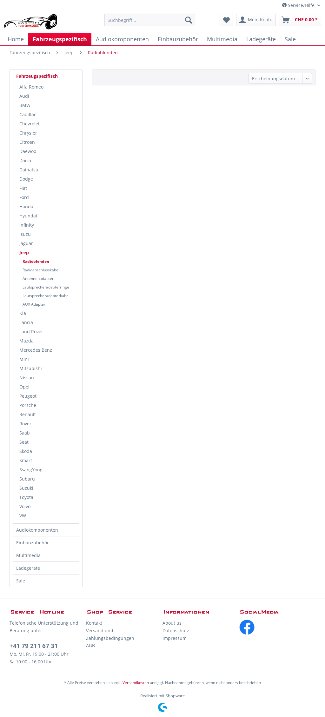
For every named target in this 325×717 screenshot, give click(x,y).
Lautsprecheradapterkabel (46, 295)
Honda (26, 206)
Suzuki (26, 488)
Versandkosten (136, 682)
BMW (24, 105)
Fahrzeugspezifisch (37, 76)
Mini (24, 359)
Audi (24, 96)
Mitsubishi (30, 368)
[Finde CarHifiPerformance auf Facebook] (277, 627)
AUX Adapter (34, 304)
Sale (20, 581)
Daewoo (27, 151)
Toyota (26, 497)
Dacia (25, 160)
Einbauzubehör (32, 543)
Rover (25, 424)
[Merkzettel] (226, 20)
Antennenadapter (38, 278)
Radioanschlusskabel (41, 270)
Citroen (27, 142)
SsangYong (31, 470)
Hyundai (28, 216)
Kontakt (94, 623)
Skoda (25, 451)
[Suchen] (188, 20)
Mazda (26, 341)
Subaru (27, 479)
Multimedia (28, 555)
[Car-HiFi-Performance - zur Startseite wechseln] (31, 22)
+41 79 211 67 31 (34, 646)
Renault (27, 414)
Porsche (27, 405)
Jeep (24, 252)
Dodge (26, 179)
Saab (24, 433)
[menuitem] (150, 20)
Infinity (26, 225)
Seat (24, 442)
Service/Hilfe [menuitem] (301, 5)
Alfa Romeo (31, 87)
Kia (22, 313)
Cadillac (27, 114)
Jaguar (26, 243)
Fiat (23, 188)
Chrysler (28, 133)
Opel (24, 387)
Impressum (174, 638)
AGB (90, 645)
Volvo (24, 506)
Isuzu (25, 234)
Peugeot (27, 396)
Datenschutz (175, 630)
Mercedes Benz (35, 350)
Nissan (26, 378)
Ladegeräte (28, 568)
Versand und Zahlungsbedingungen (110, 634)
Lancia (26, 322)
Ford (24, 197)
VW (22, 516)
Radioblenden (36, 261)
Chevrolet (29, 124)
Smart (25, 460)
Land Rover (31, 332)
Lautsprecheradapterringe (46, 287)
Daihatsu (28, 170)
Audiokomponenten (37, 530)
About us (172, 623)
